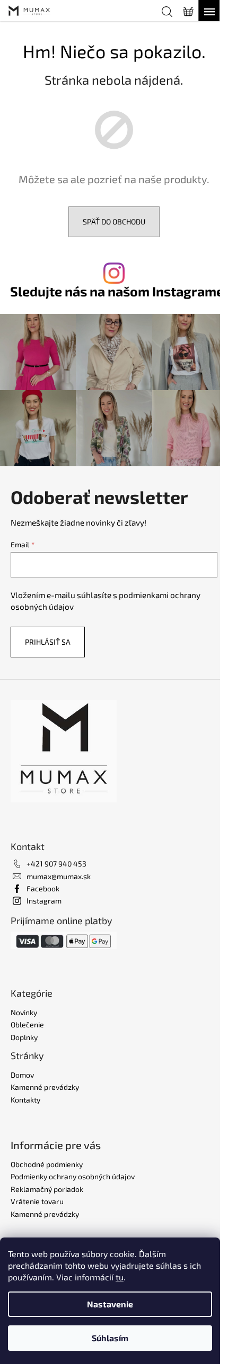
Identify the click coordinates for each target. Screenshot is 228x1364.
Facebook (43, 888)
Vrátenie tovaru (37, 1201)
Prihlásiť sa (48, 641)
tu (120, 1277)
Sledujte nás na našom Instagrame (117, 291)
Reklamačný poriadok (47, 1189)
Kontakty (25, 1099)
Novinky (24, 1012)
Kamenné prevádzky (45, 1086)
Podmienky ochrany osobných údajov (73, 1176)
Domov (22, 1074)
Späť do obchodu (114, 221)
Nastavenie (110, 1304)
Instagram (44, 900)
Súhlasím (110, 1338)
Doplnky (24, 1037)
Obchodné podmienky (47, 1164)
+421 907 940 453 (56, 863)
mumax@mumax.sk (59, 876)
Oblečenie (27, 1024)
